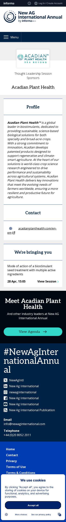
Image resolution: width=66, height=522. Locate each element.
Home (10, 449)
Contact (12, 455)
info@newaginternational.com (24, 424)
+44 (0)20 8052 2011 (17, 435)
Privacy (11, 461)
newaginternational (22, 392)
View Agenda (29, 332)
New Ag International (24, 386)
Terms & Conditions (20, 473)
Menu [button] (14, 37)
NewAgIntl (16, 380)
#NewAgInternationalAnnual (31, 361)
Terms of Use (16, 467)
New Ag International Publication (32, 410)
